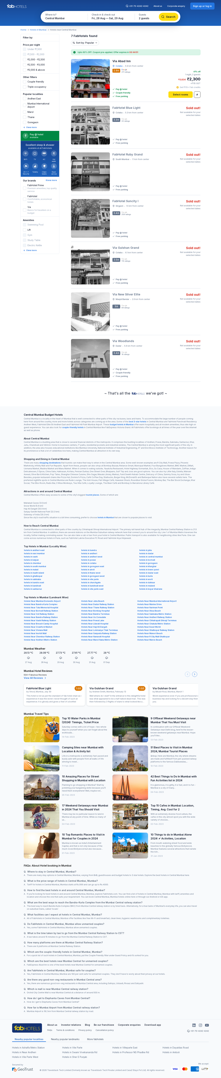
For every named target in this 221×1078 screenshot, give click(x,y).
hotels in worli (146, 579)
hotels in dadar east (148, 573)
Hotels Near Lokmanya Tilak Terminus (99, 630)
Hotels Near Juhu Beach (92, 601)
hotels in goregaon (148, 563)
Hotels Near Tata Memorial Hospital (41, 607)
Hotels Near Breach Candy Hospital (41, 623)
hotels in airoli (87, 569)
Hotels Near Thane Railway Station (97, 607)
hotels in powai (88, 560)
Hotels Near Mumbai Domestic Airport (42, 601)
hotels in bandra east (34, 582)
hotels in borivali (147, 560)
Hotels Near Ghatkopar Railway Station (155, 630)
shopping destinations (50, 463)
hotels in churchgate (91, 582)
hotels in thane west (90, 573)
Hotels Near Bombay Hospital (95, 611)
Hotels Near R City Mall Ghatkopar (153, 636)
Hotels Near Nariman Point (150, 607)
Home (23, 30)
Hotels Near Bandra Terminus (95, 614)
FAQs (49, 1030)
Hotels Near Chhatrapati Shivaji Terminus (157, 620)
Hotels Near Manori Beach (149, 633)
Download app (152, 1024)
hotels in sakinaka (32, 579)
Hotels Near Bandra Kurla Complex (40, 604)
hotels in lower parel (149, 569)
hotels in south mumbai (35, 566)
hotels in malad (31, 569)
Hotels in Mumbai (38, 30)
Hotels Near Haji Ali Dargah (94, 627)
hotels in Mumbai (106, 517)
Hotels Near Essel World (149, 627)
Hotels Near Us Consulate (93, 617)
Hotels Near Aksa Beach (149, 611)
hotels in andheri (89, 553)
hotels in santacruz (33, 589)
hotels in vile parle (90, 579)
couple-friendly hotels (72, 427)
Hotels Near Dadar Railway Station (97, 604)
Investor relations (71, 1024)
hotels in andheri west (91, 556)
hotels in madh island (34, 573)
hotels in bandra (89, 550)
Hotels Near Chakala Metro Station (153, 623)
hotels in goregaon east (92, 566)
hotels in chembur (32, 563)
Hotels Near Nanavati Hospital (95, 636)
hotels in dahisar (147, 582)
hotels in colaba (88, 563)
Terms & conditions (65, 1030)
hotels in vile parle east (92, 589)
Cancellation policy (105, 1030)
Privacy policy (85, 1030)
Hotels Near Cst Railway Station (39, 614)
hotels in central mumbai (151, 556)
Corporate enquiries (129, 1024)
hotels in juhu (145, 550)
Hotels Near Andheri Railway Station (154, 617)
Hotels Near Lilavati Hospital (94, 623)
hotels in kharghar (147, 566)
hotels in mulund (147, 586)
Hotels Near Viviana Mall (35, 630)
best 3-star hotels (137, 421)
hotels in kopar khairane (150, 589)
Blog (87, 1024)
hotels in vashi (31, 556)
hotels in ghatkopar (33, 576)
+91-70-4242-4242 (138, 6)
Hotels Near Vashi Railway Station (40, 620)
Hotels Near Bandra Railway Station (41, 617)
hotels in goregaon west (93, 576)
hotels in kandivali (32, 586)
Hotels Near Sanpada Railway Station (98, 633)
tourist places (92, 495)
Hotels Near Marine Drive (149, 604)
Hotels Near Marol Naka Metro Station (99, 640)
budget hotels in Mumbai (121, 424)
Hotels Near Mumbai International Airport (157, 601)
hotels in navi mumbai (34, 553)
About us (158, 6)
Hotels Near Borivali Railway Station (41, 611)
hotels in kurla (146, 576)
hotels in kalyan (31, 560)
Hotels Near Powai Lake (92, 620)
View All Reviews (33, 678)
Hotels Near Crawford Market (38, 627)
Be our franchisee (104, 1024)
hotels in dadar (146, 553)
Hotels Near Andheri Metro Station (40, 640)
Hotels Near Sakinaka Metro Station (154, 614)
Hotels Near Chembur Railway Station (42, 636)
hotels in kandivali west (92, 586)
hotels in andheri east (34, 550)
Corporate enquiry (176, 6)
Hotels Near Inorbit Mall (35, 633)
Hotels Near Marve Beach (149, 640)
